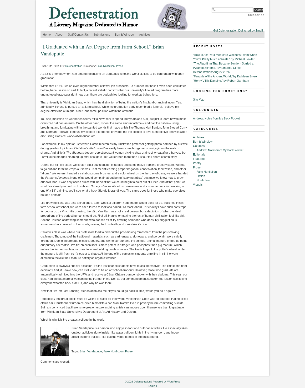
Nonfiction (203, 180)
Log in (151, 385)
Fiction (201, 176)
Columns (199, 146)
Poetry (197, 163)
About (59, 34)
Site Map (198, 99)
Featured (199, 159)
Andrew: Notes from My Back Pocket (216, 118)
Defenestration (73, 66)
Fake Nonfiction (106, 66)
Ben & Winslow (124, 34)
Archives (144, 34)
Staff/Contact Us (78, 34)
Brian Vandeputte (91, 351)
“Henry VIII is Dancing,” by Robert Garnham (221, 80)
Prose (119, 66)
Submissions (101, 34)
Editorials (199, 154)
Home (47, 34)
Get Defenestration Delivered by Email (238, 30)
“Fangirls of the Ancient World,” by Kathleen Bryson (226, 76)
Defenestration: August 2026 (211, 72)
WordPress (173, 381)
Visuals (198, 184)
